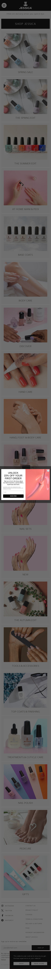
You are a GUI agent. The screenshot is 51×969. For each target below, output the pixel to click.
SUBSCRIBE (13, 496)
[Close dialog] (48, 471)
